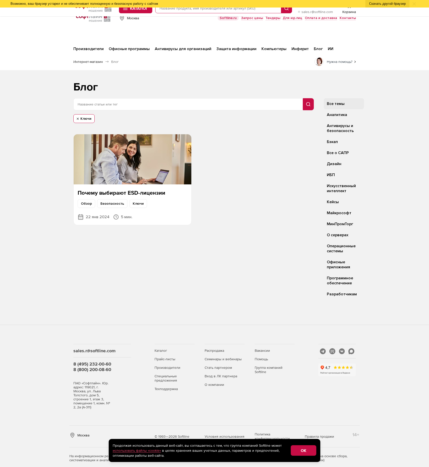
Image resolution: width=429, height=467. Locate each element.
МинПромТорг (340, 223)
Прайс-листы (165, 359)
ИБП (331, 174)
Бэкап (332, 141)
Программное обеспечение (340, 281)
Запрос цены (252, 18)
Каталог (161, 350)
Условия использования (224, 436)
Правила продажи (319, 436)
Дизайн (334, 163)
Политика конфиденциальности (272, 436)
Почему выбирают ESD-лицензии (121, 193)
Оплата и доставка (321, 18)
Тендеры (272, 18)
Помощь (261, 359)
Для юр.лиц (292, 18)
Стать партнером (218, 368)
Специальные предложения (166, 378)
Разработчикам (342, 294)
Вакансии (262, 350)
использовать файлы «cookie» (137, 450)
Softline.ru (228, 18)
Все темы (336, 103)
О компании (214, 385)
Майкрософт (339, 212)
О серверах (337, 235)
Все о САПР (338, 152)
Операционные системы (341, 249)
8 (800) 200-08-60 (92, 369)
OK (303, 450)
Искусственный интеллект (341, 188)
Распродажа (214, 350)
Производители (167, 368)
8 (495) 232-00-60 (92, 364)
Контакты (348, 18)
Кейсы (333, 201)
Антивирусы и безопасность (340, 128)
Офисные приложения (338, 265)
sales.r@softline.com (317, 12)
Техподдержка (166, 389)
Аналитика (337, 114)
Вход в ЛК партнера (221, 376)
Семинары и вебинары (223, 359)
